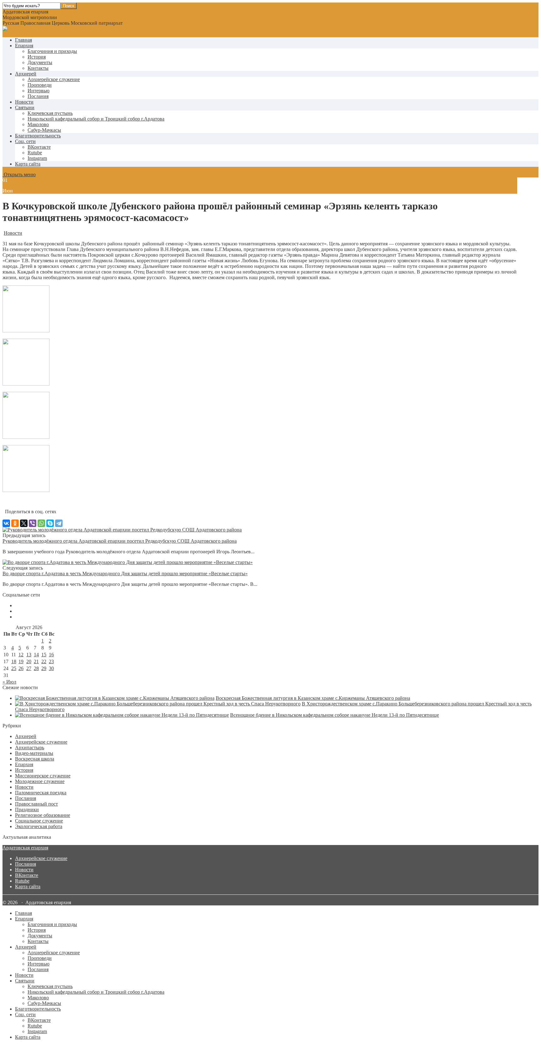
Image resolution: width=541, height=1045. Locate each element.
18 (13, 661)
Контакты (38, 68)
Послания (38, 96)
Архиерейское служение (54, 79)
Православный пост (36, 804)
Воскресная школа (34, 758)
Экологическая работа (38, 826)
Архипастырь (29, 747)
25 (13, 668)
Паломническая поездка (40, 792)
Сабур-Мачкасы (44, 130)
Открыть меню (19, 174)
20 (28, 661)
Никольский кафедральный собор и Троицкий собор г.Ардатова (96, 118)
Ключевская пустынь (50, 113)
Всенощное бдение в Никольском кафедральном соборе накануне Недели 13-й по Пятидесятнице (334, 715)
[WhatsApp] (41, 523)
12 (20, 654)
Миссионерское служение (42, 775)
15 (43, 654)
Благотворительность (38, 135)
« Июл (9, 681)
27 (28, 668)
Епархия (24, 45)
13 (28, 654)
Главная (23, 40)
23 (51, 661)
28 (36, 668)
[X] (24, 523)
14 (36, 654)
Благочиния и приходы (52, 51)
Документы (40, 62)
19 (20, 661)
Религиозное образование (42, 815)
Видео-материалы (34, 753)
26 (20, 668)
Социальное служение (39, 820)
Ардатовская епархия (25, 847)
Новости (24, 102)
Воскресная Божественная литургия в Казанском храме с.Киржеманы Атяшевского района (313, 698)
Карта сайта (27, 163)
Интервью (38, 90)
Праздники (27, 809)
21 (36, 661)
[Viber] (32, 523)
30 (51, 668)
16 (51, 654)
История (37, 56)
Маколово (38, 124)
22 (43, 661)
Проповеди (40, 85)
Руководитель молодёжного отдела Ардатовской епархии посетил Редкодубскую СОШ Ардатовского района (120, 541)
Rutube (22, 881)
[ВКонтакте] (6, 523)
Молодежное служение (39, 781)
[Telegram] (59, 523)
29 (43, 668)
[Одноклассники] (15, 523)
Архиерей (25, 73)
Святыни (24, 107)
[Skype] (50, 523)
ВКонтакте (26, 875)
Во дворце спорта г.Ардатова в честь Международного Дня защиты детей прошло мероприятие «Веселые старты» (125, 573)
